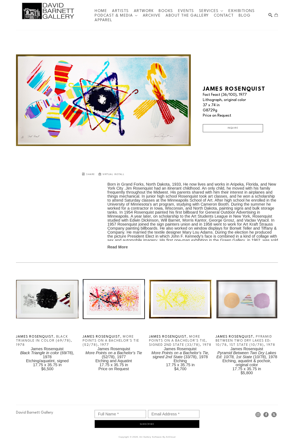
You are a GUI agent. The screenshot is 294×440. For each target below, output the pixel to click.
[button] (211, 11)
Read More (117, 247)
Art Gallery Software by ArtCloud (157, 437)
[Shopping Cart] (276, 15)
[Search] (270, 15)
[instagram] (258, 414)
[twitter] (274, 414)
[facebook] (266, 414)
